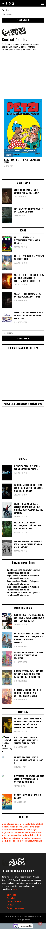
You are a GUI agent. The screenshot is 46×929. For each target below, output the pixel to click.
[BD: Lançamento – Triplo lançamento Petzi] (23, 128)
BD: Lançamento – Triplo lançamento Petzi (22, 161)
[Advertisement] (23, 74)
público (18, 838)
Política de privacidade (15, 907)
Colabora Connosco (14, 901)
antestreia (10, 824)
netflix (27, 832)
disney (18, 829)
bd (42, 824)
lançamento (6, 832)
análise (16, 824)
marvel (22, 832)
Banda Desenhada (13, 150)
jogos (35, 829)
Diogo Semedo (12, 575)
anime (4, 824)
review (38, 838)
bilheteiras (5, 826)
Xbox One (31, 840)
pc (12, 835)
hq (31, 829)
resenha (33, 838)
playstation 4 (26, 835)
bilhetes (12, 826)
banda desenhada (34, 824)
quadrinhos (26, 838)
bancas (25, 824)
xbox (26, 840)
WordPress (26, 919)
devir (14, 829)
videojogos (20, 840)
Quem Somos (12, 894)
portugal (5, 838)
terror (9, 840)
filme (28, 829)
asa (21, 824)
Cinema (25, 826)
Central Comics (14, 39)
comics (4, 829)
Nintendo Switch (36, 832)
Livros (8, 155)
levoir (12, 832)
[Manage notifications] (40, 924)
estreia (23, 829)
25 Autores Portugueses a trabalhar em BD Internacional (23, 571)
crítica (9, 829)
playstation (17, 835)
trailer (14, 840)
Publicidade (11, 898)
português (12, 838)
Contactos (10, 904)
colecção (38, 826)
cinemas (31, 826)
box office (19, 826)
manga (17, 832)
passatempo (6, 835)
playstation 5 (36, 835)
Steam (4, 840)
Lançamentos (29, 150)
